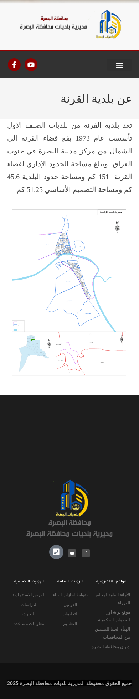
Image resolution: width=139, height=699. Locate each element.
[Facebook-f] (14, 64)
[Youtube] (31, 64)
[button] (119, 65)
